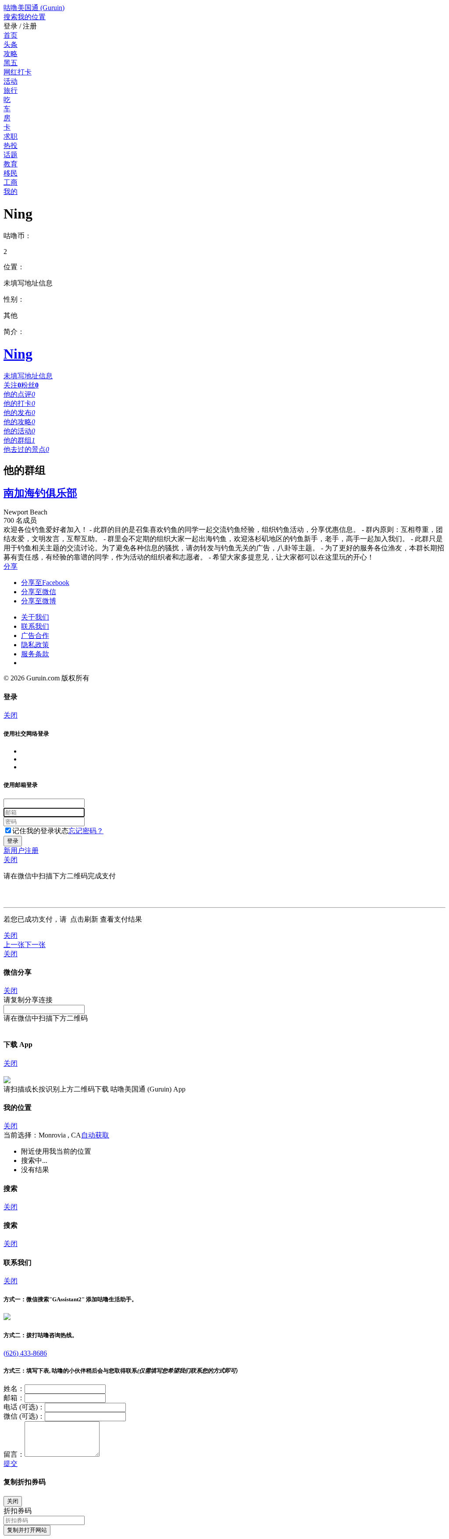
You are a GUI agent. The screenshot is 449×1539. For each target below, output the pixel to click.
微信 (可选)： (24, 1416)
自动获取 (95, 1135)
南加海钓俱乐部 (40, 493)
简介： (14, 331)
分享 (11, 566)
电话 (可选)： (24, 1407)
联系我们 (35, 626)
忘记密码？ (85, 831)
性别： (14, 299)
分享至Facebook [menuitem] (45, 582)
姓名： (14, 1388)
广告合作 (35, 635)
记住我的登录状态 (40, 831)
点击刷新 (84, 919)
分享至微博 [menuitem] (38, 601)
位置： (14, 267)
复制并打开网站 (27, 1530)
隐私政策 (35, 644)
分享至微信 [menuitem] (38, 591)
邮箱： (14, 1398)
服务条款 (35, 654)
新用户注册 (21, 850)
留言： (14, 1454)
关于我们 (35, 617)
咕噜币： (18, 235)
